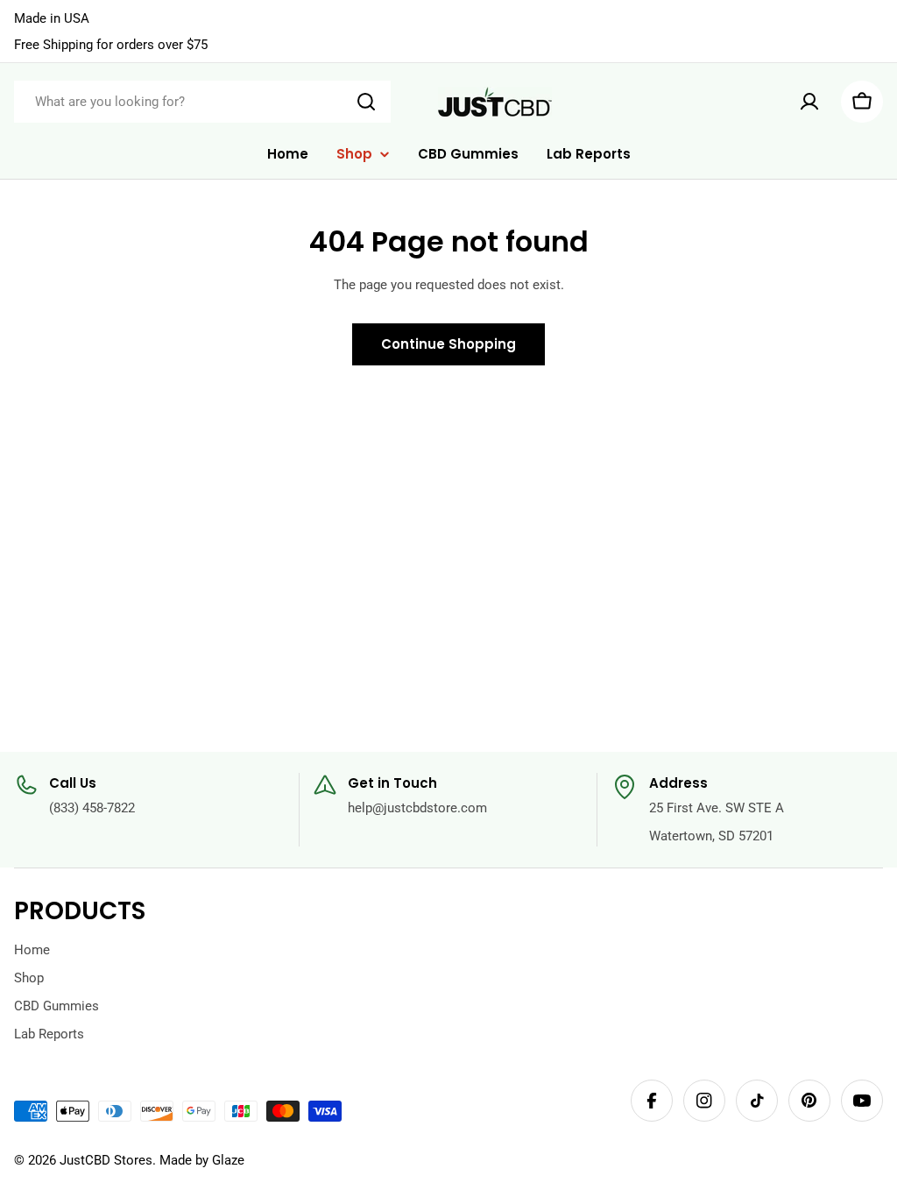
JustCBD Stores (106, 1160)
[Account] (809, 101)
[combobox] (202, 102)
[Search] (366, 101)
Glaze (228, 1160)
